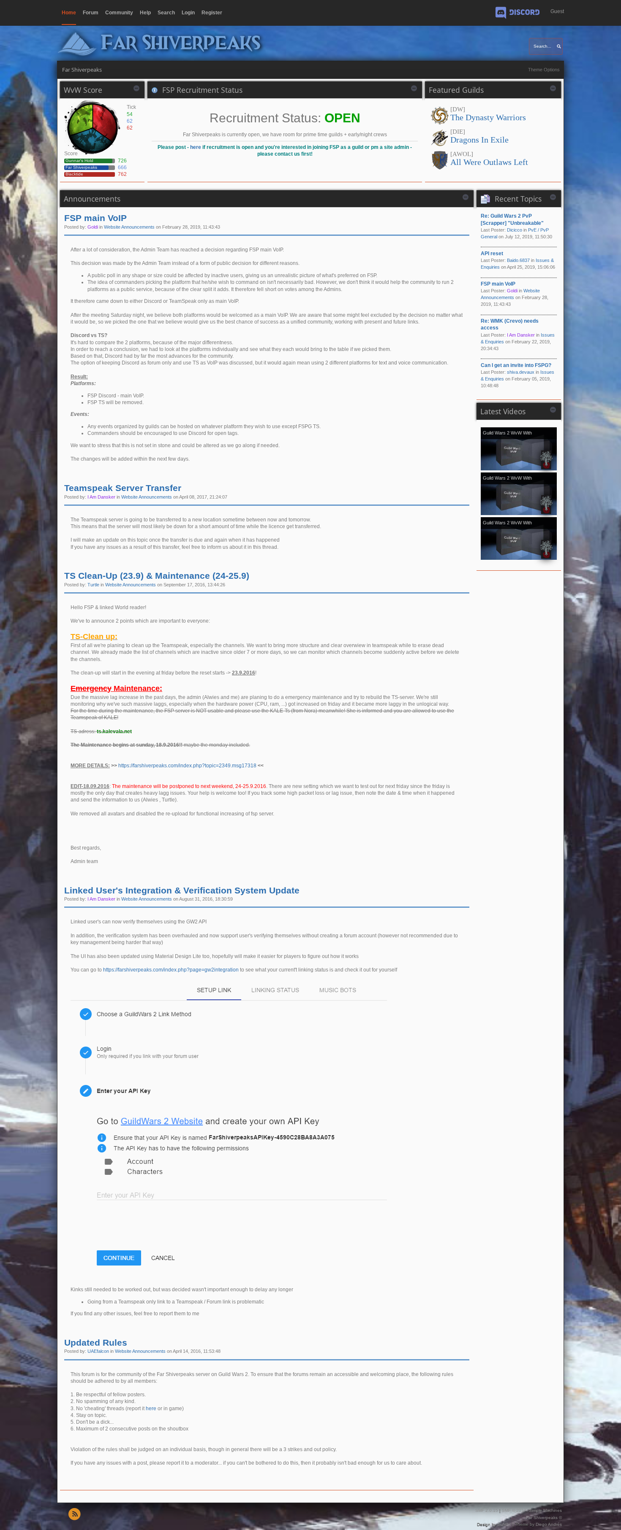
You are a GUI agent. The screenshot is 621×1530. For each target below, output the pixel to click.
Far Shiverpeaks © (544, 1517)
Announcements (92, 199)
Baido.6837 (518, 260)
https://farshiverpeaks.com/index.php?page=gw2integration (171, 970)
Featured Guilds (456, 90)
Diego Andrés (549, 1524)
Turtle (93, 584)
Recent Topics (518, 199)
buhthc (504, 1524)
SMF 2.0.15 (486, 1510)
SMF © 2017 (514, 1510)
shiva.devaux (520, 372)
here (195, 147)
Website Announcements (129, 226)
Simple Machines (545, 1510)
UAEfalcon (98, 1351)
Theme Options (544, 69)
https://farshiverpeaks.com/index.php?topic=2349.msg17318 (187, 766)
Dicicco (514, 229)
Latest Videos (503, 411)
